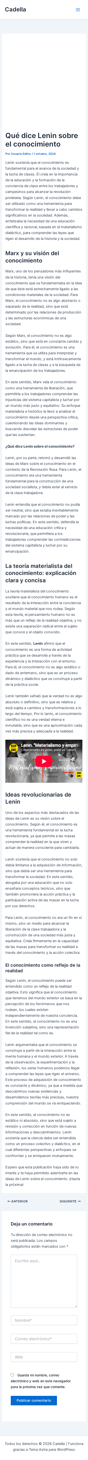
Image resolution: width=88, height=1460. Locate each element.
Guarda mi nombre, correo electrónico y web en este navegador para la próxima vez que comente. (41, 1381)
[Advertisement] (44, 85)
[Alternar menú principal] (78, 10)
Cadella (15, 9)
